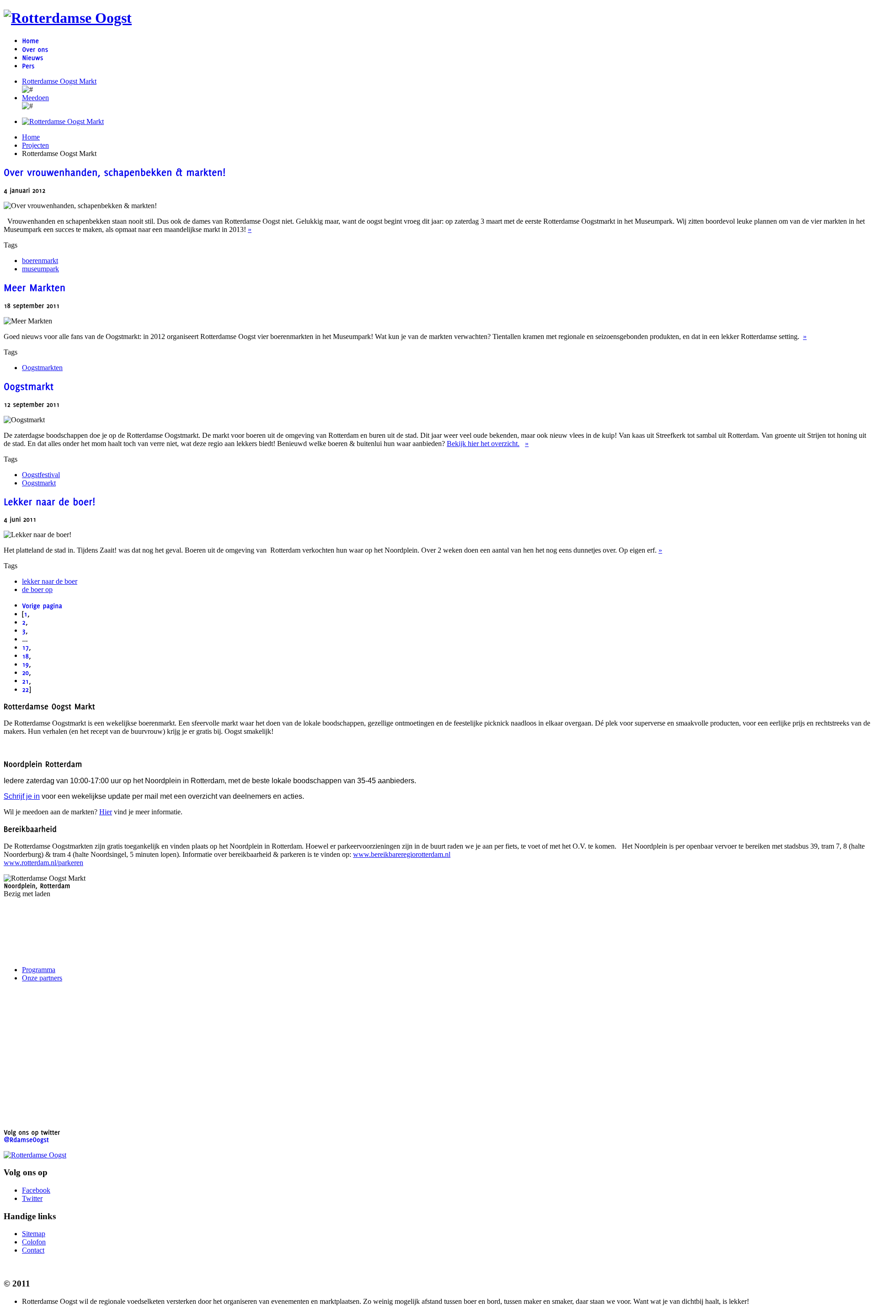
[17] (25, 647)
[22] (25, 689)
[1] (25, 614)
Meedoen (35, 98)
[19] (25, 664)
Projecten (35, 145)
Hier (105, 812)
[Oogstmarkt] (29, 385)
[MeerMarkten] (34, 286)
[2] (24, 622)
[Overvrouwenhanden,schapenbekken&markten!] (115, 172)
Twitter (32, 1198)
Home (31, 137)
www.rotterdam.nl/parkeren (43, 862)
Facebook (36, 1190)
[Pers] (28, 66)
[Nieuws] (32, 57)
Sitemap (33, 1234)
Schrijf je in (22, 796)
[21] (25, 680)
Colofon (34, 1242)
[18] (25, 655)
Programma (38, 970)
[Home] (30, 40)
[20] (25, 672)
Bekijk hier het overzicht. (483, 443)
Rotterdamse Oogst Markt (59, 81)
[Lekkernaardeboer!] (50, 500)
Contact (33, 1250)
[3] (24, 630)
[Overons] (35, 49)
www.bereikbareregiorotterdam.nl (401, 854)
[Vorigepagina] (42, 605)
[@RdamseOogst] (26, 1139)
